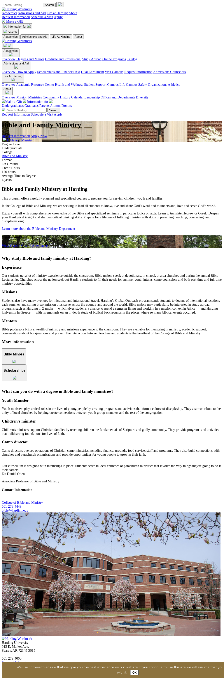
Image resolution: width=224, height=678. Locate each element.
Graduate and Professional (63, 59)
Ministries (35, 97)
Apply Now (39, 136)
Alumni (55, 105)
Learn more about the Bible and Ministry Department (38, 228)
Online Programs (114, 59)
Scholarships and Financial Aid (58, 72)
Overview (9, 59)
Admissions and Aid (32, 13)
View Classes (11, 246)
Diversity (142, 97)
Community (51, 97)
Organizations (157, 84)
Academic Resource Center (35, 84)
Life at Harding (57, 13)
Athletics (174, 84)
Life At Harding (61, 36)
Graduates (31, 105)
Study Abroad (92, 59)
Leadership (92, 97)
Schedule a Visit (42, 17)
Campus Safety (136, 84)
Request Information (16, 17)
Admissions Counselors (169, 72)
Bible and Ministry (20, 140)
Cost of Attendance (34, 246)
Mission (21, 97)
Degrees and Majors (30, 59)
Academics (9, 13)
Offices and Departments (118, 97)
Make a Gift (14, 21)
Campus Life (116, 84)
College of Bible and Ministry (22, 502)
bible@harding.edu (15, 510)
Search (12, 32)
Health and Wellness (69, 84)
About (72, 13)
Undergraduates (13, 105)
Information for (17, 26)
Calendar (77, 97)
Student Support (95, 84)
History (65, 97)
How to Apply (26, 72)
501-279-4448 (11, 506)
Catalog (132, 59)
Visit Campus (114, 72)
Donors (66, 105)
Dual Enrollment (92, 72)
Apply (58, 17)
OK (134, 672)
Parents (44, 105)
